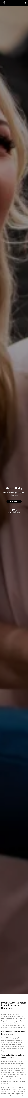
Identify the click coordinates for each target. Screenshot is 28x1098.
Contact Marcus (14, 501)
